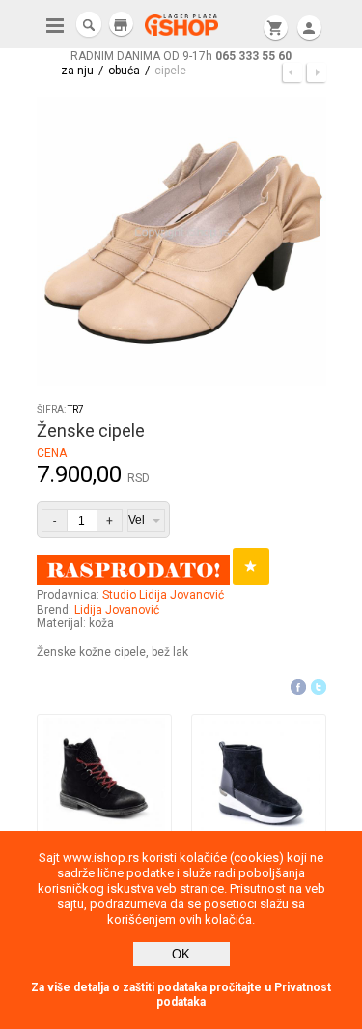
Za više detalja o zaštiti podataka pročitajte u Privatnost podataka (181, 995)
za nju (77, 70)
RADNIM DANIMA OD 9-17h (181, 56)
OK (181, 954)
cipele (170, 70)
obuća (124, 70)
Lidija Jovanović (116, 609)
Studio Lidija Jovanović (163, 595)
